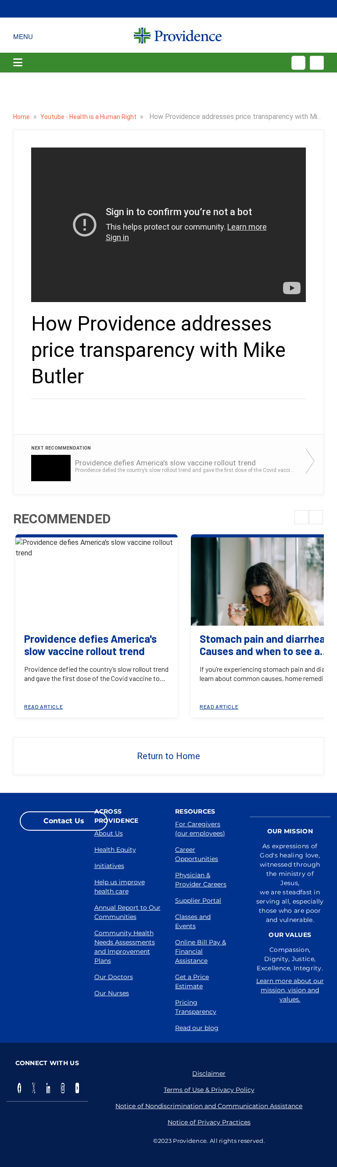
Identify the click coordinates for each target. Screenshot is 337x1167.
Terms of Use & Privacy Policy (209, 1090)
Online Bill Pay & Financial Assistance (200, 951)
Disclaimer (209, 1073)
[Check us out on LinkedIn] (48, 1088)
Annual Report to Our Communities (127, 912)
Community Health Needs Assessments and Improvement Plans (124, 947)
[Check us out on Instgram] (63, 1088)
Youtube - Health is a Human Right (89, 116)
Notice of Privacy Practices (209, 1122)
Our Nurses (111, 993)
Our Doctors (113, 977)
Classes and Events (193, 921)
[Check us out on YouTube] (77, 1088)
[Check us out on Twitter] (34, 1088)
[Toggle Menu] (23, 35)
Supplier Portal (198, 900)
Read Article (43, 706)
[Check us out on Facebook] (19, 1088)
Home (22, 116)
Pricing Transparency (195, 1007)
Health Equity (115, 850)
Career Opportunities (196, 854)
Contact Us (63, 821)
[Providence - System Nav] (178, 35)
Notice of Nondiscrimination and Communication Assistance (208, 1106)
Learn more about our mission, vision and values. (290, 990)
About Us (108, 833)
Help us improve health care (119, 886)
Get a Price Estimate (192, 981)
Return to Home (168, 756)
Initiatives (109, 866)
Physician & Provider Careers (200, 879)
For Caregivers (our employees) (200, 828)
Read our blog (197, 1028)
